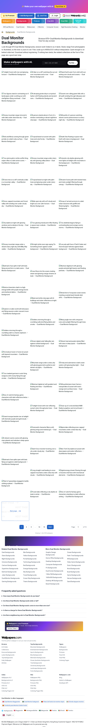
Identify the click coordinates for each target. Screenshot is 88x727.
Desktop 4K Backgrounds (54, 580)
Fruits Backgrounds (36, 671)
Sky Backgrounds (29, 572)
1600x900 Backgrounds (54, 577)
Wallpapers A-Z (6, 677)
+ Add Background (26, 15)
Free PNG (64, 21)
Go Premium (9, 15)
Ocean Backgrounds (74, 552)
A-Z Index (5, 647)
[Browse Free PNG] (71, 21)
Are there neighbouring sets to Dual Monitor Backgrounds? (24, 615)
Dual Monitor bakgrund (31, 701)
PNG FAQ (33, 688)
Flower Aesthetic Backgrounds (40, 660)
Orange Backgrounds (30, 568)
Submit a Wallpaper (65, 680)
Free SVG (50, 21)
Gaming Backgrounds (9, 581)
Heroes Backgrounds (74, 578)
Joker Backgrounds (8, 575)
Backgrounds (22, 21)
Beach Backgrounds (52, 584)
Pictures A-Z (6, 683)
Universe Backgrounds (9, 562)
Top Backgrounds (7, 657)
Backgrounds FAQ (36, 680)
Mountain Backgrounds (37, 647)
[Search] (79, 16)
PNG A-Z (4, 688)
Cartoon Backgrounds (9, 565)
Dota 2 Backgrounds (74, 565)
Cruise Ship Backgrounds (31, 578)
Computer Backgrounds (54, 564)
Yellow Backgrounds (30, 555)
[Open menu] (84, 15)
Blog (60, 677)
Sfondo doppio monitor (76, 701)
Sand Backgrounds (73, 581)
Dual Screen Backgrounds (54, 571)
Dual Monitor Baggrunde (12, 701)
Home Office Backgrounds (54, 558)
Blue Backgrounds (36, 655)
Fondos (70, 710)
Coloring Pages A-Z (8, 691)
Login (56, 15)
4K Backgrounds (72, 559)
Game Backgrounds (73, 575)
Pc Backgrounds (51, 568)
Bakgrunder (44, 710)
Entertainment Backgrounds (39, 649)
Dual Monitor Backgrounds (11, 578)
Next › (50, 527)
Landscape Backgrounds (38, 668)
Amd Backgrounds (73, 568)
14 (39, 527)
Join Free (43, 15)
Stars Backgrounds (8, 555)
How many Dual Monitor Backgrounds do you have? (21, 596)
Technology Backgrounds (31, 562)
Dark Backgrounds (8, 552)
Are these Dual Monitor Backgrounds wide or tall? (21, 601)
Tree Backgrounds (36, 663)
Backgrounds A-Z (7, 680)
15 (44, 527)
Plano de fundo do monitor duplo (53, 701)
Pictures (37, 21)
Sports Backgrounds (36, 652)
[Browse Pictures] (43, 21)
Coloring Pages (78, 21)
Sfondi (62, 710)
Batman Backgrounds (9, 572)
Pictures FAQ (34, 683)
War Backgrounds (29, 552)
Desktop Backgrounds (53, 561)
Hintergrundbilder (31, 710)
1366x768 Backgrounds (54, 574)
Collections (5, 649)
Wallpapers (7, 21)
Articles (4, 663)
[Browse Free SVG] (57, 21)
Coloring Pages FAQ (36, 691)
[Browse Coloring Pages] (84, 21)
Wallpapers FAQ (35, 677)
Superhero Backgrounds (10, 568)
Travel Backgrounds (30, 575)
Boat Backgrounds (73, 572)
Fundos (54, 710)
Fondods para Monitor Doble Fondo (16, 705)
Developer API (63, 683)
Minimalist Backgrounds (38, 657)
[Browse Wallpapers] (13, 21)
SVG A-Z (4, 685)
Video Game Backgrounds (76, 562)
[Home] (2, 32)
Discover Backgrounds (9, 652)
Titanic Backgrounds (30, 581)
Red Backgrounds (29, 565)
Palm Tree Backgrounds (75, 555)
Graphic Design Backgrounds (51, 553)
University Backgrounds (37, 665)
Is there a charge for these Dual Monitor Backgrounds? (22, 610)
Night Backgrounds (8, 559)
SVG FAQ (33, 685)
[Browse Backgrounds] (29, 21)
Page (73, 527)
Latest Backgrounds (8, 655)
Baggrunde (19, 710)
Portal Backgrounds (29, 559)
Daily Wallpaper (6, 660)
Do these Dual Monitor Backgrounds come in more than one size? (26, 605)
